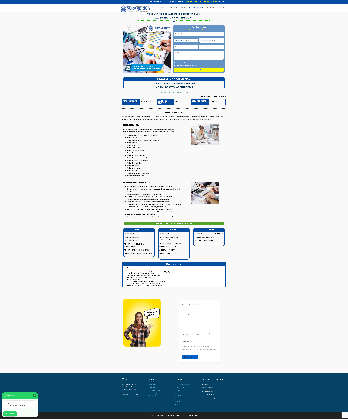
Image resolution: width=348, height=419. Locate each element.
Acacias (188, 66)
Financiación (152, 387)
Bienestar (181, 2)
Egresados (206, 2)
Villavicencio (180, 66)
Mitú (194, 66)
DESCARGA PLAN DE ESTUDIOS (213, 96)
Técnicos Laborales (196, 8)
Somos (162, 8)
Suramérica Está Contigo (157, 2)
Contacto (221, 2)
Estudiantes (197, 2)
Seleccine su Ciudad (180, 62)
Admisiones (211, 8)
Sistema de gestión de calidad (157, 393)
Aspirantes (189, 2)
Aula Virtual (173, 2)
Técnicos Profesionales (176, 8)
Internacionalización (155, 390)
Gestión (221, 8)
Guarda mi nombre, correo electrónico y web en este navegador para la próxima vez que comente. (199, 348)
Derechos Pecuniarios (155, 396)
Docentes (214, 2)
